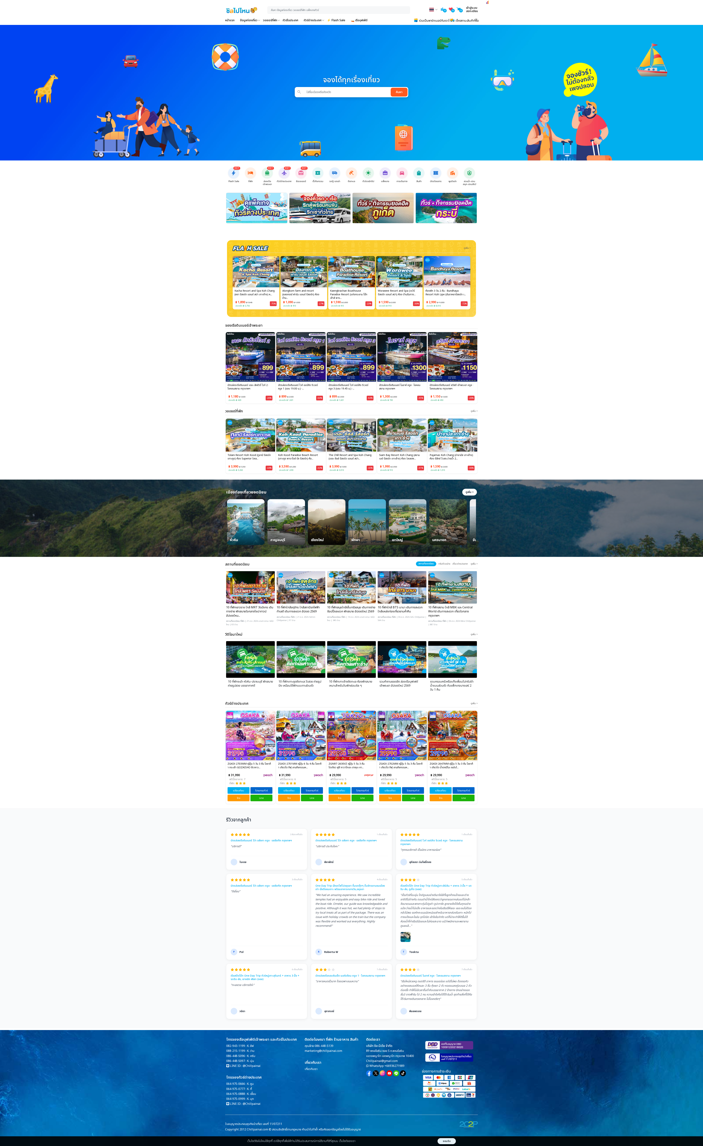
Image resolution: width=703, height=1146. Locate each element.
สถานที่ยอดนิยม (233, 621)
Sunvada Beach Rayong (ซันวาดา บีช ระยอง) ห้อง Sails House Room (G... (445, 292)
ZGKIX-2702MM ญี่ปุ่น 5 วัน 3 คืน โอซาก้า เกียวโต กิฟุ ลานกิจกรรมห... (350, 765)
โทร (238, 798)
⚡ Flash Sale (336, 20)
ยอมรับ (447, 1141)
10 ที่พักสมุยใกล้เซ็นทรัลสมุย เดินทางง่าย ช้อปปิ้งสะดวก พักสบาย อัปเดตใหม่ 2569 (351, 609)
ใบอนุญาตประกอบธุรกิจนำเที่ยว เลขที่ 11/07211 (253, 1124)
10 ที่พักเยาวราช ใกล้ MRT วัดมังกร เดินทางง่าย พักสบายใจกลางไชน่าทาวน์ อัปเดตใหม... (249, 611)
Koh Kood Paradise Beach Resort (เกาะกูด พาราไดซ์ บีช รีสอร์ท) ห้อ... (247, 457)
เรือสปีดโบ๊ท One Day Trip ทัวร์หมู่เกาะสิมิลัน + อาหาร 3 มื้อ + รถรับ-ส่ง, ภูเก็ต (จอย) (436, 887)
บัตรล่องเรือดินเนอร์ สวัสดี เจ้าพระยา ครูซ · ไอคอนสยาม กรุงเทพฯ (451, 387)
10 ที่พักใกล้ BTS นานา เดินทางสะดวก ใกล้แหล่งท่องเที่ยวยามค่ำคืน (400, 609)
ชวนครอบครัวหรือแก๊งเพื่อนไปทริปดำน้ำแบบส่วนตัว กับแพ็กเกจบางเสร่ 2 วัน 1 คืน (451, 686)
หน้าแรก (230, 20)
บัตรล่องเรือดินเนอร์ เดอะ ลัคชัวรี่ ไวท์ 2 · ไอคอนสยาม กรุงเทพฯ (248, 387)
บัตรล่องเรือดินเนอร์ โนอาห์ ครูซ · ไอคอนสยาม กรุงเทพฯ (399, 387)
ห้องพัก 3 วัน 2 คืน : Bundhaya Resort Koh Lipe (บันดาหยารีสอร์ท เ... (398, 292)
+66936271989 (394, 1066)
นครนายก (439, 540)
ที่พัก (242, 621)
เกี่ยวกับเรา (311, 1069)
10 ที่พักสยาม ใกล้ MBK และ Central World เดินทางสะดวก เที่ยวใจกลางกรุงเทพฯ (450, 611)
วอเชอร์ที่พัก (270, 20)
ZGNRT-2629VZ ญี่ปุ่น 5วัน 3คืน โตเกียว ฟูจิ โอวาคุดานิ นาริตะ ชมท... (451, 765)
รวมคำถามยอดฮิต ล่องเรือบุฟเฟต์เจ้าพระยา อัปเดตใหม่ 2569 (399, 684)
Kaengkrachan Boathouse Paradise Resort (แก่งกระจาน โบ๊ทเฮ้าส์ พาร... (300, 294)
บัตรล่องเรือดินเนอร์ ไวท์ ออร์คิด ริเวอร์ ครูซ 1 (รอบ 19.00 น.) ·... (298, 387)
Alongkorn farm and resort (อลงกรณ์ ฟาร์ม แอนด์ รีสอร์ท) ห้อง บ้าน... (253, 294)
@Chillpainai (252, 1066)
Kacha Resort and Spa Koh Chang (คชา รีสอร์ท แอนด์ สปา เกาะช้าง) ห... (450, 457)
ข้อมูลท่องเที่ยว (248, 20)
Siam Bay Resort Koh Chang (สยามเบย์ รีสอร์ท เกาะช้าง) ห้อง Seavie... (349, 457)
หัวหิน (234, 540)
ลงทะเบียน (472, 11)
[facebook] (369, 1073)
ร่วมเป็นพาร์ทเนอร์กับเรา (433, 21)
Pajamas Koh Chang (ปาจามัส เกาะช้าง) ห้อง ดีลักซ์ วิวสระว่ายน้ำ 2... (401, 457)
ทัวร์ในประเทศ (290, 20)
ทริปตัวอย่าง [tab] (444, 564)
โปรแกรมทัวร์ (261, 790)
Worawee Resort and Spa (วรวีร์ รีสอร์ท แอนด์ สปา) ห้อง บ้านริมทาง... (349, 292)
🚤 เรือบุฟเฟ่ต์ (359, 20)
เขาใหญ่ (397, 540)
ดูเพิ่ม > (470, 492)
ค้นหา (399, 92)
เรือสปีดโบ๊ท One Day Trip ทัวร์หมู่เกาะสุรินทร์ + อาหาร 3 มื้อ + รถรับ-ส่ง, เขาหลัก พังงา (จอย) (265, 977)
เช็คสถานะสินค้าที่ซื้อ (467, 21)
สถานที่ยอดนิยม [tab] (426, 563)
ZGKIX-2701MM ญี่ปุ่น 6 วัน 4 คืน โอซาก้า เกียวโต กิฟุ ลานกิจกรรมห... (249, 765)
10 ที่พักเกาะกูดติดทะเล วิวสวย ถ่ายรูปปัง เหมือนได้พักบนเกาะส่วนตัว (299, 684)
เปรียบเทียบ (238, 790)
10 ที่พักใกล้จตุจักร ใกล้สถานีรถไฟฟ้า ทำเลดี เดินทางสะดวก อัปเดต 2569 (298, 609)
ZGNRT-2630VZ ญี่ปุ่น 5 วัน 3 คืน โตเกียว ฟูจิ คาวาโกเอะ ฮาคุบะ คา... (296, 765)
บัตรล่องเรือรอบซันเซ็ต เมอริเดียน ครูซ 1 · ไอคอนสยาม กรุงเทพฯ (350, 976)
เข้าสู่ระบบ (471, 8)
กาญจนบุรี (277, 540)
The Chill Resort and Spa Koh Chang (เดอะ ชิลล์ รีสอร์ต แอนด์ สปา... (299, 457)
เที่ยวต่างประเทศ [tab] (460, 564)
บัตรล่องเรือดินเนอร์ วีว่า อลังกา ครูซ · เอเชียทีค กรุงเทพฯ (261, 840)
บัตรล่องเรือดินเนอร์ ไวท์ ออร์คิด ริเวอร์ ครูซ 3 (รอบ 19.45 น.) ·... (348, 387)
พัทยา (355, 540)
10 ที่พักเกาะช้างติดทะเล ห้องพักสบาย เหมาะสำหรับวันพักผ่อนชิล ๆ (350, 684)
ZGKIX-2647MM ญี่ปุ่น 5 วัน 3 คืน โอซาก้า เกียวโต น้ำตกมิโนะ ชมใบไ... (401, 765)
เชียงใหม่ (317, 540)
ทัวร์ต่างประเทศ (312, 20)
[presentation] (227, 229)
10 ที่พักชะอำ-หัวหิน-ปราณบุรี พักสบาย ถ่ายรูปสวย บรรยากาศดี (250, 684)
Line (261, 798)
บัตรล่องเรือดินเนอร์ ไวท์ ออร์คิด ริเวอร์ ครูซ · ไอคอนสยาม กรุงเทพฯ (431, 842)
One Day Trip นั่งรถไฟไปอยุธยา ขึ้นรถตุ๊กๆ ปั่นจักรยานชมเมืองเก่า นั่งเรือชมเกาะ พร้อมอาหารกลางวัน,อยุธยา (350, 887)
